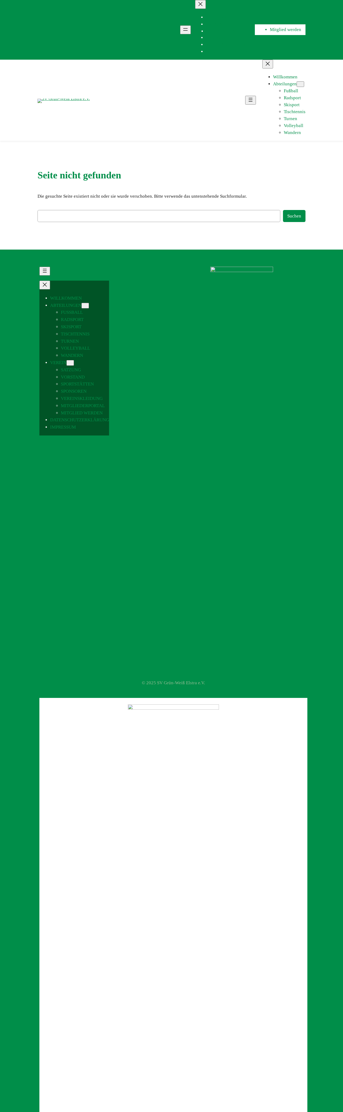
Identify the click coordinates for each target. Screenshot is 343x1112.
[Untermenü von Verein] (70, 363)
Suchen (294, 216)
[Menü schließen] (200, 4)
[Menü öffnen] (185, 29)
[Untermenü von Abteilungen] (300, 84)
